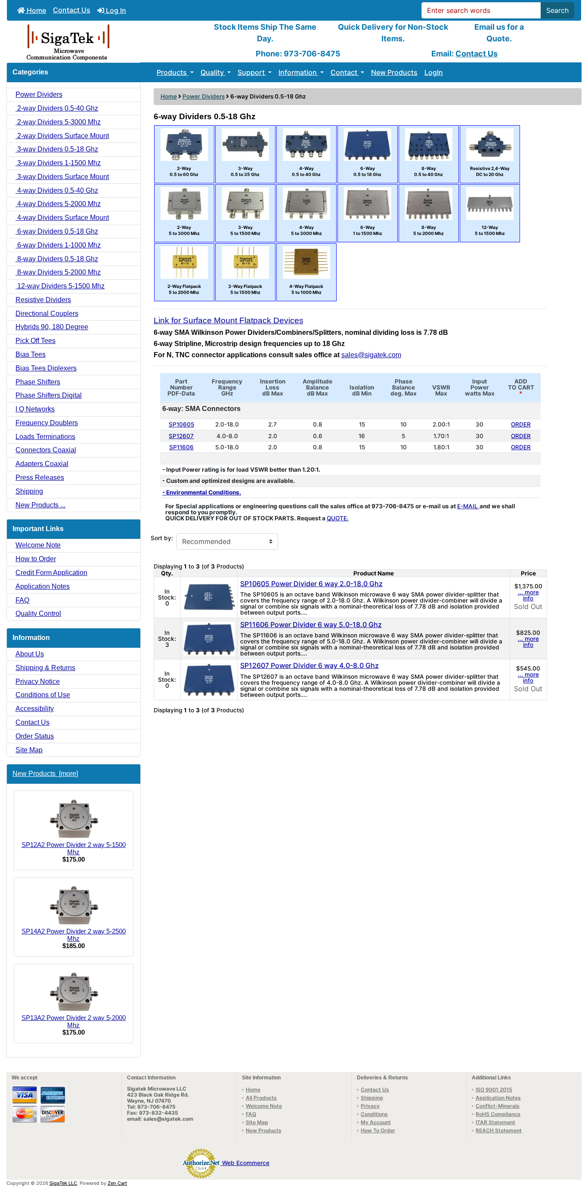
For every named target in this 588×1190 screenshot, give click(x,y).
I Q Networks (35, 409)
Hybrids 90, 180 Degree (51, 327)
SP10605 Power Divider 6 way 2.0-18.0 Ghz (311, 583)
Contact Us (71, 10)
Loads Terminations (45, 436)
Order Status (34, 736)
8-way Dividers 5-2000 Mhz (58, 272)
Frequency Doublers (46, 423)
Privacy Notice (37, 681)
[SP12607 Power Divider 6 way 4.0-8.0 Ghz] (209, 679)
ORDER (521, 424)
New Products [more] (45, 773)
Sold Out (528, 606)
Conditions (374, 1114)
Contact (345, 72)
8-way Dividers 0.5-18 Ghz (56, 259)
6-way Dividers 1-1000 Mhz (58, 245)
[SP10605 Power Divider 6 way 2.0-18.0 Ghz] (209, 596)
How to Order (35, 559)
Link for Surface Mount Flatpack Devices (228, 320)
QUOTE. (338, 518)
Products (173, 72)
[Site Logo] (102, 42)
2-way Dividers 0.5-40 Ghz (56, 108)
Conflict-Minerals (498, 1106)
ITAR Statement (495, 1122)
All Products (261, 1097)
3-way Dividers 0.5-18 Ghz (56, 149)
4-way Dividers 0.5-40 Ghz (56, 190)
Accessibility (34, 708)
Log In (115, 10)
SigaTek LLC (63, 1183)
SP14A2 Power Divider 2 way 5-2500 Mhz (74, 934)
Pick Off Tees (35, 340)
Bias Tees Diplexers (46, 368)
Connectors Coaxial (45, 450)
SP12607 (181, 436)
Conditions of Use (42, 695)
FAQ (22, 600)
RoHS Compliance (498, 1114)
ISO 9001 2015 (494, 1089)
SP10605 (181, 424)
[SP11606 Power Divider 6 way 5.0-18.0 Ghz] (209, 637)
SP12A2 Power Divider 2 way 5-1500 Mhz (74, 848)
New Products (394, 72)
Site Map (29, 750)
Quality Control (38, 613)
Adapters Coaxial (41, 463)
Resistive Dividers (43, 299)
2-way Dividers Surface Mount (62, 135)
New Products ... (40, 505)
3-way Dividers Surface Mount (62, 176)
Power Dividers (204, 96)
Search (557, 10)
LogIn (433, 72)
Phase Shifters (37, 382)
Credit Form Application (51, 572)
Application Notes (42, 586)
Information (299, 72)
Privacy (370, 1106)
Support (252, 72)
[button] (572, 1147)
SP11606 (181, 447)
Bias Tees (30, 354)
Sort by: (162, 538)
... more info (528, 595)
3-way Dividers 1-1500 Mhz (58, 163)
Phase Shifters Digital (48, 395)
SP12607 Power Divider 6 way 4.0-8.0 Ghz (309, 665)
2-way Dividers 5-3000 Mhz (58, 122)
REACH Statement (499, 1130)
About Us (29, 654)
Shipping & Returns (45, 667)
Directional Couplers (46, 313)
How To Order (378, 1130)
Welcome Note (38, 545)
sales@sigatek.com (371, 355)
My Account (376, 1122)
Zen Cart (117, 1183)
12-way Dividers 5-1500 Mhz (60, 286)
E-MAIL (468, 506)
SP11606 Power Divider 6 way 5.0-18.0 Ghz (311, 624)
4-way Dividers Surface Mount (62, 217)
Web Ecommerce (245, 1162)
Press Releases (39, 477)
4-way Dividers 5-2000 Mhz (58, 203)
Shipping (29, 491)
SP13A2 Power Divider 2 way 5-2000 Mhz (74, 1021)
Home (35, 10)
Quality (213, 72)
